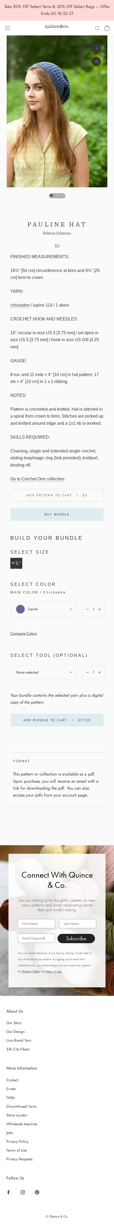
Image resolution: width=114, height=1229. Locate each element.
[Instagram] (23, 1192)
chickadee (20, 305)
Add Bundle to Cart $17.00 (57, 720)
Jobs (9, 1132)
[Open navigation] (7, 28)
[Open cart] (107, 28)
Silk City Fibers (18, 1049)
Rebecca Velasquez (57, 232)
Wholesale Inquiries (21, 1124)
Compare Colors (23, 633)
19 (16, 563)
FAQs (10, 1097)
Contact (12, 1080)
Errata (11, 1088)
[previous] (43, 195)
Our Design (15, 1031)
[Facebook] (9, 1192)
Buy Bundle (57, 514)
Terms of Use (16, 1150)
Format (21, 761)
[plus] (96, 48)
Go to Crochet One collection (37, 479)
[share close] (96, 61)
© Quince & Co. (57, 1216)
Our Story (13, 1022)
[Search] (97, 28)
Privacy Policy (31, 971)
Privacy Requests (19, 1159)
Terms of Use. (54, 971)
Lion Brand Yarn (18, 1040)
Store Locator (16, 1115)
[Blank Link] (57, 28)
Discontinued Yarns (21, 1106)
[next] (70, 195)
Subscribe (76, 938)
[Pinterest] (38, 1192)
